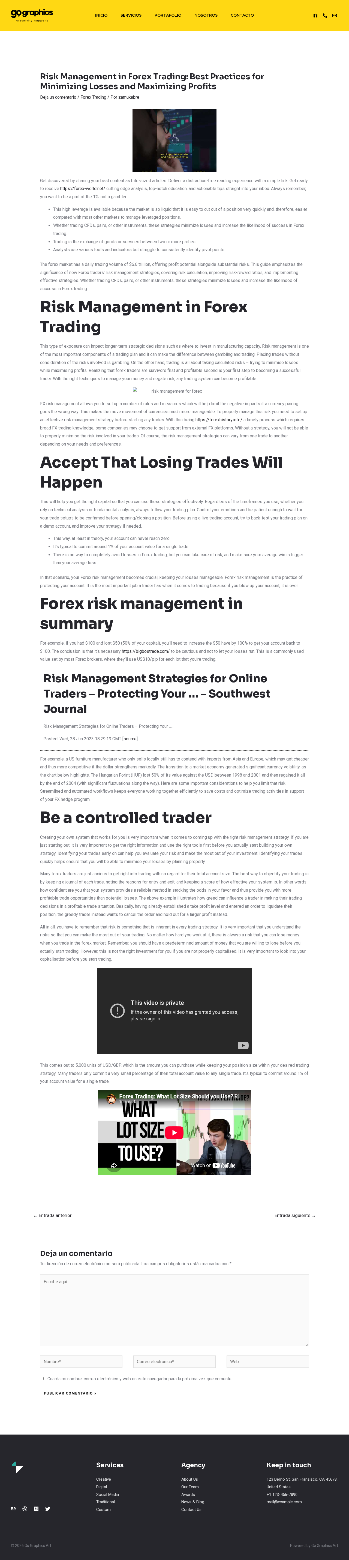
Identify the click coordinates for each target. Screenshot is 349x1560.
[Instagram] (315, 15)
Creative (103, 1479)
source (130, 738)
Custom (103, 1509)
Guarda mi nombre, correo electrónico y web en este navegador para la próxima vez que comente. (139, 1378)
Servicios (131, 15)
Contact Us (191, 1509)
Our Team (190, 1486)
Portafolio (168, 15)
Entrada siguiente (295, 1215)
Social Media (107, 1494)
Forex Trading (93, 97)
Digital (101, 1486)
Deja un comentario (58, 97)
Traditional (105, 1501)
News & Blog (192, 1501)
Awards (188, 1494)
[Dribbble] (24, 1508)
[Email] (334, 15)
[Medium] (36, 1508)
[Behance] (13, 1508)
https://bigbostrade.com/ (146, 651)
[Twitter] (47, 1508)
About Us (189, 1479)
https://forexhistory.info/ (218, 419)
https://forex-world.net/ (82, 188)
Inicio (101, 15)
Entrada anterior (52, 1215)
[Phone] (325, 15)
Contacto (242, 15)
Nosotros (206, 15)
